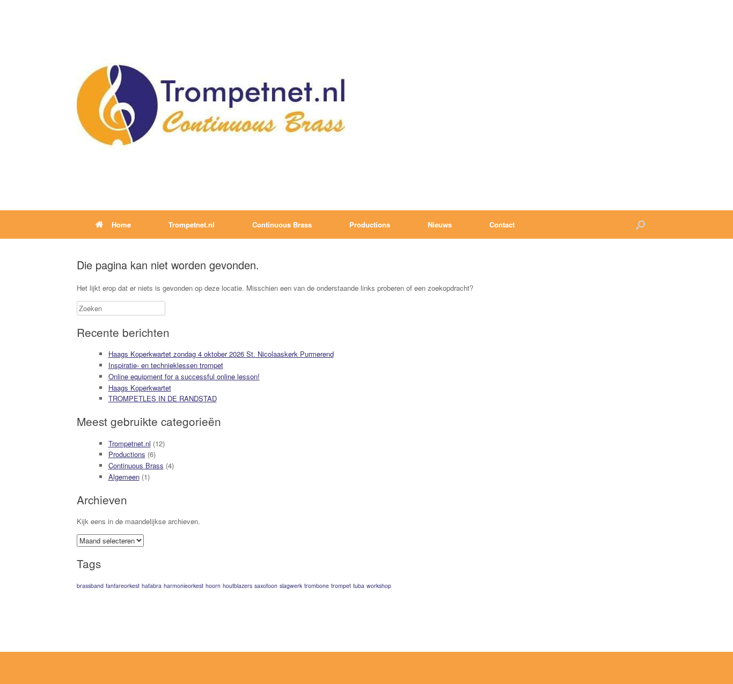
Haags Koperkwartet (139, 388)
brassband (90, 586)
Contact (502, 224)
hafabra (152, 586)
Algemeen (124, 477)
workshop (378, 586)
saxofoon (265, 586)
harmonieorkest (183, 586)
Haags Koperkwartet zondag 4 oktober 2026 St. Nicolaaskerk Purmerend (221, 354)
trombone (316, 586)
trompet (341, 586)
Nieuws (440, 224)
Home (121, 224)
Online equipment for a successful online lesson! (184, 376)
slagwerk (291, 586)
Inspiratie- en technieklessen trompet (165, 365)
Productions (126, 454)
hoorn (213, 586)
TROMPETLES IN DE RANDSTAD (162, 398)
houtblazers (237, 586)
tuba (358, 586)
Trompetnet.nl (129, 443)
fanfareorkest (123, 586)
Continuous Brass (136, 465)
